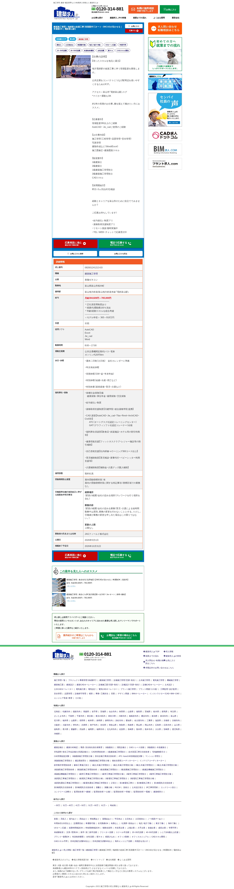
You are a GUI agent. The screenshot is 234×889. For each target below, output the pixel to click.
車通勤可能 (81, 45)
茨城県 (147, 711)
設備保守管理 (80, 693)
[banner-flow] (165, 53)
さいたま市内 (59, 715)
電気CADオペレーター (108, 689)
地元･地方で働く (95, 45)
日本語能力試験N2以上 (80, 841)
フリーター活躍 (106, 832)
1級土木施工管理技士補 (123, 765)
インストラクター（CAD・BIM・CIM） (164, 693)
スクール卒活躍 (122, 832)
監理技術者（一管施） (122, 791)
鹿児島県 (176, 729)
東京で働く (160, 823)
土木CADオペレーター (63, 689)
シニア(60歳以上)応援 (169, 832)
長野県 (82, 720)
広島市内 (167, 724)
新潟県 (154, 715)
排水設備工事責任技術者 (105, 756)
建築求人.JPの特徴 (118, 17)
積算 (91, 693)
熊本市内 (148, 729)
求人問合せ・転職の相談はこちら (154, 661)
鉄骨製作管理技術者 (62, 765)
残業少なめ (110, 836)
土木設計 (168, 684)
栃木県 (156, 711)
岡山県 (139, 724)
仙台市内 (112, 711)
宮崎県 (166, 729)
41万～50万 (81, 805)
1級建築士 (109, 747)
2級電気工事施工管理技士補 (142, 778)
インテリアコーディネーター (151, 760)
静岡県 (99, 720)
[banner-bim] (165, 149)
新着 (56, 818)
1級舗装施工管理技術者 (64, 769)
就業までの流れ (139, 17)
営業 (113, 693)
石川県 (57, 720)
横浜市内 (145, 715)
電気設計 (92, 689)
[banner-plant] (165, 163)
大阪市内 (66, 724)
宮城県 (103, 711)
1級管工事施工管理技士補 (112, 773)
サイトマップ (98, 859)
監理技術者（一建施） (82, 791)
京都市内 (176, 720)
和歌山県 (112, 724)
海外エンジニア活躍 (123, 841)
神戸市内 (94, 724)
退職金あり (107, 818)
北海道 (57, 711)
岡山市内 (148, 724)
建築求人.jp (56, 849)
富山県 (72, 39)
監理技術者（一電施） (142, 791)
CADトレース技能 (136, 747)
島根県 (130, 724)
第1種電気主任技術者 (163, 782)
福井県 (65, 720)
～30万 (57, 805)
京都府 (166, 720)
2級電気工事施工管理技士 (116, 778)
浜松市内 (119, 720)
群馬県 (164, 711)
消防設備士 (121, 747)
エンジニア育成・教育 (63, 698)
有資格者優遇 (89, 50)
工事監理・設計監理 (168, 689)
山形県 (130, 711)
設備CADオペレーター (152, 684)
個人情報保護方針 (81, 859)
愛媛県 (74, 729)
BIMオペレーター (139, 693)
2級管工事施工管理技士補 (160, 773)
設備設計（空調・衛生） (131, 684)
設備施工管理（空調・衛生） (125, 680)
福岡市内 (100, 729)
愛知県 (128, 720)
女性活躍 (101, 50)
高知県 (82, 729)
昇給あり (83, 818)
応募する (132, 30)
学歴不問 (123, 45)
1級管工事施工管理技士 (89, 773)
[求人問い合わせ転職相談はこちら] (165, 28)
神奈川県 (112, 715)
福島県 (139, 711)
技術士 (126, 787)
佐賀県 (122, 729)
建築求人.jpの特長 (173, 655)
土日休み (128, 818)
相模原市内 (133, 715)
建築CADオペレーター (86, 684)
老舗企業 (151, 827)
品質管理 (68, 693)
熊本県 (139, 729)
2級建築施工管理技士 (63, 760)
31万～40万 (68, 805)
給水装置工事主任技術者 (139, 751)
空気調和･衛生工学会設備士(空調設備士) (71, 751)
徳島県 (57, 729)
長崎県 (130, 729)
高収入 (59, 45)
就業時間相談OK (76, 827)
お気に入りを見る (120, 253)
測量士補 (108, 787)
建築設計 (70, 684)
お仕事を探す (97, 17)
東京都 (90, 715)
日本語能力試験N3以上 (102, 841)
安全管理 (58, 693)
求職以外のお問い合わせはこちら (159, 667)
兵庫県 (84, 724)
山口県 (177, 724)
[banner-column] (165, 81)
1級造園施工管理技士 (109, 769)
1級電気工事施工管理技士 (65, 778)
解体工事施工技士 (81, 765)
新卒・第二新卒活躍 (89, 832)
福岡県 (91, 729)
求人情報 (169, 651)
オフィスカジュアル (140, 836)
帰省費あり (94, 818)
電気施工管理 (158, 680)
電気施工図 (80, 689)
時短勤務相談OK (93, 827)
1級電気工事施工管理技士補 (91, 778)
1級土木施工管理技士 (101, 765)
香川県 (65, 729)
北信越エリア (61, 39)
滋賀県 (158, 720)
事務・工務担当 (102, 693)
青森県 (86, 711)
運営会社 (175, 17)
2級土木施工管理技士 (145, 765)
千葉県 (71, 715)
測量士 (99, 787)
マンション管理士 (152, 756)
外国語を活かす (141, 841)
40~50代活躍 (75, 50)
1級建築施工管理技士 (117, 751)
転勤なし (115, 823)
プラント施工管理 (128, 689)
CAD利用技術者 (98, 751)
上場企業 (131, 827)
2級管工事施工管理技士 (136, 773)
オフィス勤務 (123, 836)
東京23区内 (100, 715)
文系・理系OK (72, 832)
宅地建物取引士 (158, 751)
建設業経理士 (80, 760)
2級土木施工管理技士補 (167, 765)
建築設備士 (59, 747)
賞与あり (73, 818)
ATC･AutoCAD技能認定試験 (130, 756)
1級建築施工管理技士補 (82, 756)
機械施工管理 (172, 680)
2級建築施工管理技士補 (99, 760)
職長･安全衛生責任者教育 (91, 747)
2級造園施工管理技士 (130, 769)
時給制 (113, 805)
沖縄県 (57, 733)
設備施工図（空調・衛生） (109, 684)
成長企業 (162, 827)
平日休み (118, 818)
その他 (78, 698)
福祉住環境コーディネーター (124, 760)
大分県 (158, 729)
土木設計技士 (137, 787)
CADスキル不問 (60, 841)
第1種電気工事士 (127, 782)
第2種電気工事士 (144, 782)
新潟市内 (164, 715)
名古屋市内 (139, 720)
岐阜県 (91, 720)
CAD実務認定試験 (61, 756)
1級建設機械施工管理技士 (153, 769)
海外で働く (173, 823)
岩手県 (95, 711)
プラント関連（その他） (148, 689)
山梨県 (74, 720)
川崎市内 (122, 715)
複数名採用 (107, 827)
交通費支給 (78, 823)
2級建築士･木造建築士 (156, 747)
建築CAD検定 (72, 747)
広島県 (158, 724)
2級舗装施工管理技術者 (87, 769)
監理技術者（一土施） (102, 791)
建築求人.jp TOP (152, 651)
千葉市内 (80, 715)
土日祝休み (69, 45)
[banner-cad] (165, 134)
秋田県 (122, 711)
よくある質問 (159, 17)
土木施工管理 (144, 680)
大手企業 (141, 827)
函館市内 (76, 711)
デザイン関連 (123, 693)
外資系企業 (119, 827)
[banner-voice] (165, 109)
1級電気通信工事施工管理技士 (67, 782)
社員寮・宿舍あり (128, 823)
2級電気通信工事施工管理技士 (95, 782)
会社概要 (112, 859)
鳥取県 (122, 724)
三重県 (149, 720)
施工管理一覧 (59, 680)
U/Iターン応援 (110, 45)
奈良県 (103, 724)
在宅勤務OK (103, 823)
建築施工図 (59, 684)
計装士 (114, 782)
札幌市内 (66, 711)
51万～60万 (93, 805)
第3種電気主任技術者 (84, 787)
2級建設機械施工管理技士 (65, 773)
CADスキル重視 (123, 50)
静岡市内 (109, 720)
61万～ (104, 805)
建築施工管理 (83, 39)
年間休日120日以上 (62, 823)
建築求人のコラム (62, 859)
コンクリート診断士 (62, 791)
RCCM (118, 787)
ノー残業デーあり (155, 818)
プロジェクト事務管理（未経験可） (82, 680)
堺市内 (76, 724)
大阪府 (57, 724)
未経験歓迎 (59, 832)
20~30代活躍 (62, 50)
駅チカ (110, 50)
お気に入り (170, 660)
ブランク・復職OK (61, 836)
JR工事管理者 (152, 787)
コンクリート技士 (168, 787)
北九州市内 (111, 729)
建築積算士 (158, 791)
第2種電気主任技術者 (63, 787)
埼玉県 (173, 711)
